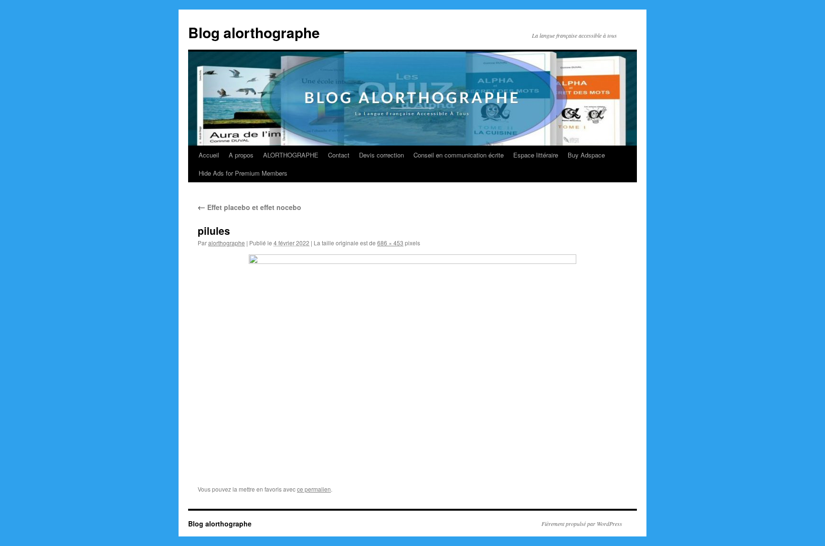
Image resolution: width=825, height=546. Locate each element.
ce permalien (314, 489)
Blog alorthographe (254, 32)
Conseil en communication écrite (458, 154)
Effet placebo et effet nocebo (249, 207)
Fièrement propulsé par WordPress (581, 523)
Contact (338, 154)
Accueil (209, 154)
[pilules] (412, 362)
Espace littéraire (535, 154)
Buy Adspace (586, 154)
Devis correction (381, 154)
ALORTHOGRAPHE (290, 154)
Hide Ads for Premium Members (243, 173)
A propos (241, 154)
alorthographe (226, 243)
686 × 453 (390, 243)
